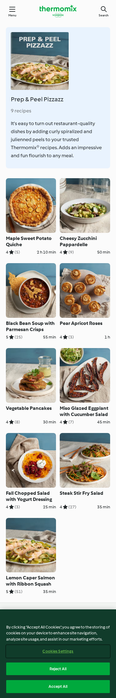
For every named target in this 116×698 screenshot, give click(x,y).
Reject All (58, 668)
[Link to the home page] (58, 11)
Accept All (58, 686)
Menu (12, 15)
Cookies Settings (57, 651)
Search (104, 15)
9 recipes (21, 111)
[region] (58, 653)
